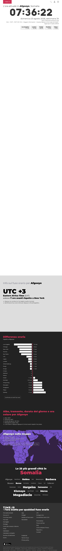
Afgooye (8, 479)
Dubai (4, 377)
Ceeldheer (33, 483)
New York (5, 349)
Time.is (7, 1)
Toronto (5, 351)
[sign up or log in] (54, 2)
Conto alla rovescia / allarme (11, 526)
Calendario (6, 531)
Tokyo (56, 27)
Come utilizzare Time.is (42, 527)
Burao (18, 483)
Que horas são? (6, 550)
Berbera (51, 479)
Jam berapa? (13, 550)
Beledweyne (39, 479)
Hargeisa (29, 487)
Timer (4, 528)
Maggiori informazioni (29, 22)
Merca (44, 491)
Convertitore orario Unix (42, 517)
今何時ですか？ (28, 550)
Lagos (4, 359)
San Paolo (6, 354)
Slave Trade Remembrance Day (50, 20)
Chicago (5, 347)
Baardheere (17, 479)
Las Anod (30, 491)
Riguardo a (39, 530)
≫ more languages (53, 550)
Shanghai (5, 385)
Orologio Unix (40, 515)
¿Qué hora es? (24, 548)
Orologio (5, 524)
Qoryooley (37, 495)
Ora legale (6, 522)
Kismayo (19, 491)
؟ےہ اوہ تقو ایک (45, 550)
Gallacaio (50, 483)
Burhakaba (26, 483)
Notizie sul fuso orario (27, 517)
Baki (33, 479)
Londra (34, 27)
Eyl (44, 483)
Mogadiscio (22, 495)
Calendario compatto (9, 533)
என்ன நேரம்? (39, 550)
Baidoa (26, 479)
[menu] (58, 2)
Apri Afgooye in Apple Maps (30, 444)
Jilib (51, 487)
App (23, 513)
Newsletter (25, 519)
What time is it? (6, 548)
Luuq (37, 491)
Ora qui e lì (6, 515)
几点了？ (12, 548)
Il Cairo (5, 371)
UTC (4, 356)
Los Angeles (25, 27)
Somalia (31, 473)
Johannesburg (7, 364)
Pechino (48, 27)
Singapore (6, 387)
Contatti (38, 532)
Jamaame (43, 487)
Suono (5, 537)
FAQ (37, 525)
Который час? (50, 548)
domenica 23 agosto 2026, (40, 19)
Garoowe (13, 487)
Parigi (41, 27)
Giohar (19, 487)
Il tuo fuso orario (7, 517)
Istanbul (5, 373)
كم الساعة (39, 548)
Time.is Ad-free (40, 523)
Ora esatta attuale (8, 513)
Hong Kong (6, 382)
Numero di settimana (9, 535)
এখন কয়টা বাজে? (44, 548)
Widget (24, 515)
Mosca (5, 375)
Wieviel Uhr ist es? (21, 550)
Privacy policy (25, 540)
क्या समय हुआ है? (17, 548)
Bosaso (10, 483)
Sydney (5, 392)
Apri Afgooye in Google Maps (13, 444)
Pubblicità (24, 535)
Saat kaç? (34, 550)
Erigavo (40, 483)
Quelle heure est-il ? (32, 548)
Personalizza (39, 521)
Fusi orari (5, 519)
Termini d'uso (25, 538)
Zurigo (5, 368)
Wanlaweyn (45, 494)
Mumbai (5, 380)
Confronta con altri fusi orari (12, 397)
